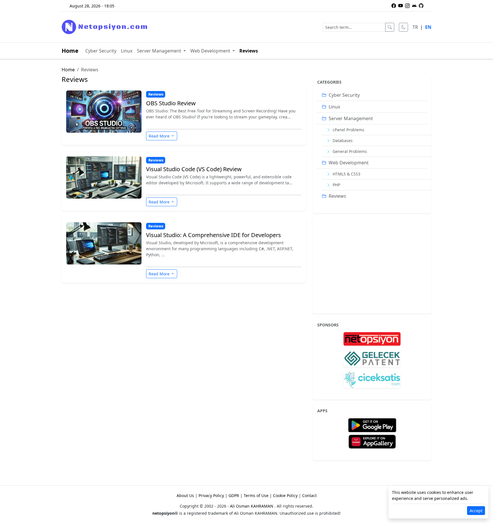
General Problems (349, 151)
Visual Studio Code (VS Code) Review (194, 169)
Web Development (210, 51)
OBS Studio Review (171, 103)
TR (415, 27)
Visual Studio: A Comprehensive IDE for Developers (213, 235)
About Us (185, 495)
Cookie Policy (285, 495)
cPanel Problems (348, 129)
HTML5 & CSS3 (346, 174)
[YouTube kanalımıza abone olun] (400, 5)
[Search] (389, 27)
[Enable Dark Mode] (403, 27)
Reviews (248, 51)
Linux (126, 51)
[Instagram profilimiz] (407, 5)
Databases (342, 140)
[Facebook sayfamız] (393, 5)
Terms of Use (256, 495)
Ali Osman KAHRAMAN (252, 506)
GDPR (234, 495)
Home (70, 50)
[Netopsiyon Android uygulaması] (414, 5)
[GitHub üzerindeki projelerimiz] (421, 5)
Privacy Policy (211, 495)
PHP (336, 184)
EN (428, 27)
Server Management (159, 51)
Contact (309, 495)
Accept (476, 510)
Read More (159, 136)
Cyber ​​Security (100, 51)
